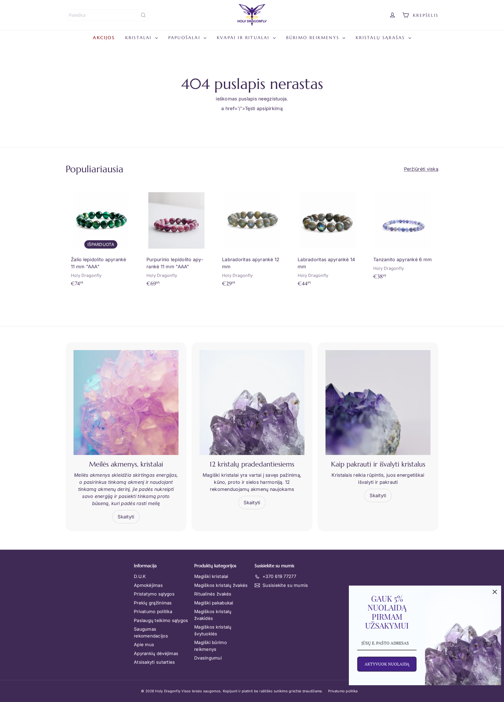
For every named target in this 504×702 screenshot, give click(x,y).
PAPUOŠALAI (185, 37)
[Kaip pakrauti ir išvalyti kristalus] (378, 402)
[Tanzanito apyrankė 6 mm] (403, 235)
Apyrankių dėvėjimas (156, 653)
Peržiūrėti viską (421, 169)
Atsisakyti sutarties (154, 662)
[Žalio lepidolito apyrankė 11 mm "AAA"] (101, 238)
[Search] (143, 15)
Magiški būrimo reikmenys (210, 646)
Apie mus (144, 644)
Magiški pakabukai (213, 602)
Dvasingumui (208, 658)
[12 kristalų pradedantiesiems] (252, 402)
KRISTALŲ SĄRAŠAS (381, 37)
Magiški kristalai (211, 576)
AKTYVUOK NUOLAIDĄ (386, 664)
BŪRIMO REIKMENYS (313, 37)
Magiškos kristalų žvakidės (213, 615)
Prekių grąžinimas (153, 602)
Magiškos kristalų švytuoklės (213, 630)
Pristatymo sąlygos (154, 594)
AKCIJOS (103, 37)
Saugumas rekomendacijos (151, 632)
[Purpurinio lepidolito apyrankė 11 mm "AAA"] (176, 238)
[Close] (494, 592)
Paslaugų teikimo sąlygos (161, 620)
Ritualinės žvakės (213, 594)
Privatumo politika (153, 611)
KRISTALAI (139, 37)
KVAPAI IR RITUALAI (244, 37)
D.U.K (140, 576)
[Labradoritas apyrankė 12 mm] (252, 238)
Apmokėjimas (148, 585)
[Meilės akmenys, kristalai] (126, 402)
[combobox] (108, 15)
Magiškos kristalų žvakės (221, 585)
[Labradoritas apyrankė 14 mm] (327, 238)
